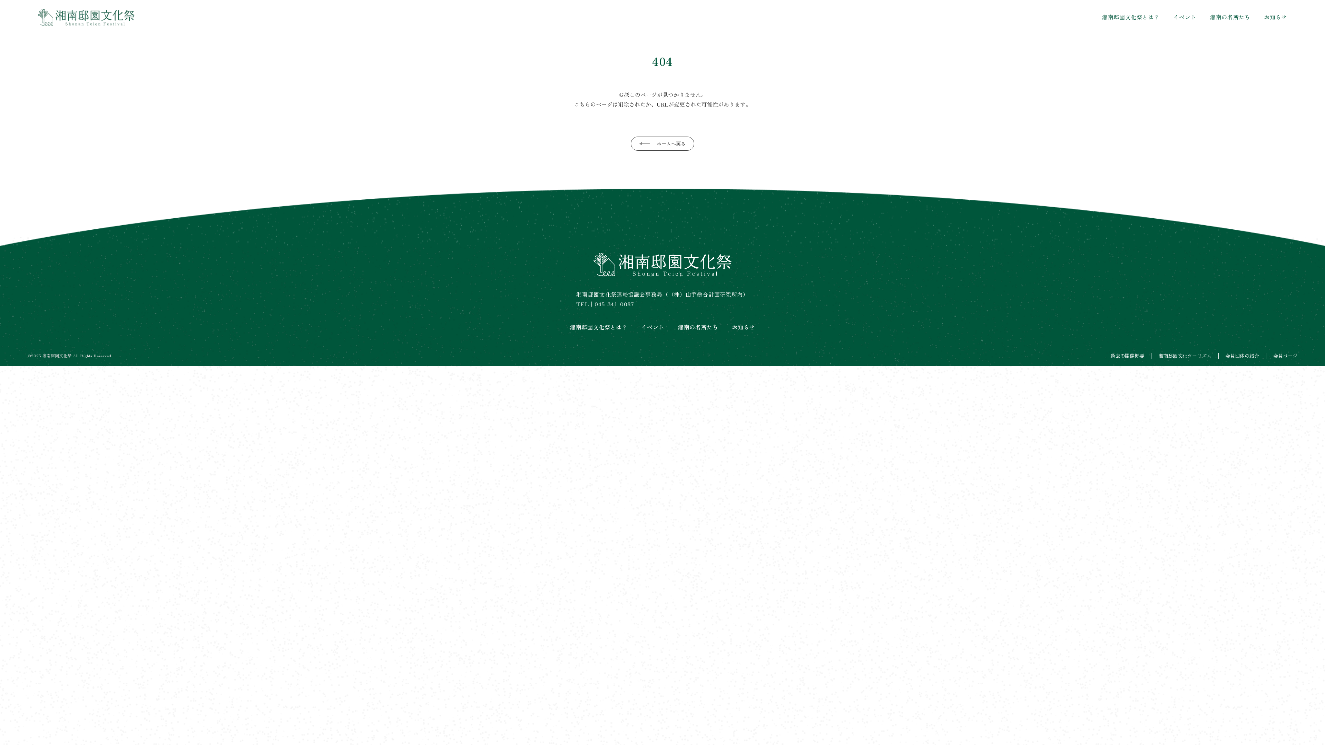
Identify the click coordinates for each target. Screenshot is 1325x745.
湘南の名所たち (1230, 17)
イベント (1184, 17)
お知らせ (1275, 17)
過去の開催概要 (1127, 355)
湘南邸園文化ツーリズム (1184, 355)
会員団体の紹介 (1242, 355)
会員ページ (1285, 355)
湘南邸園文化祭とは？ (1130, 17)
